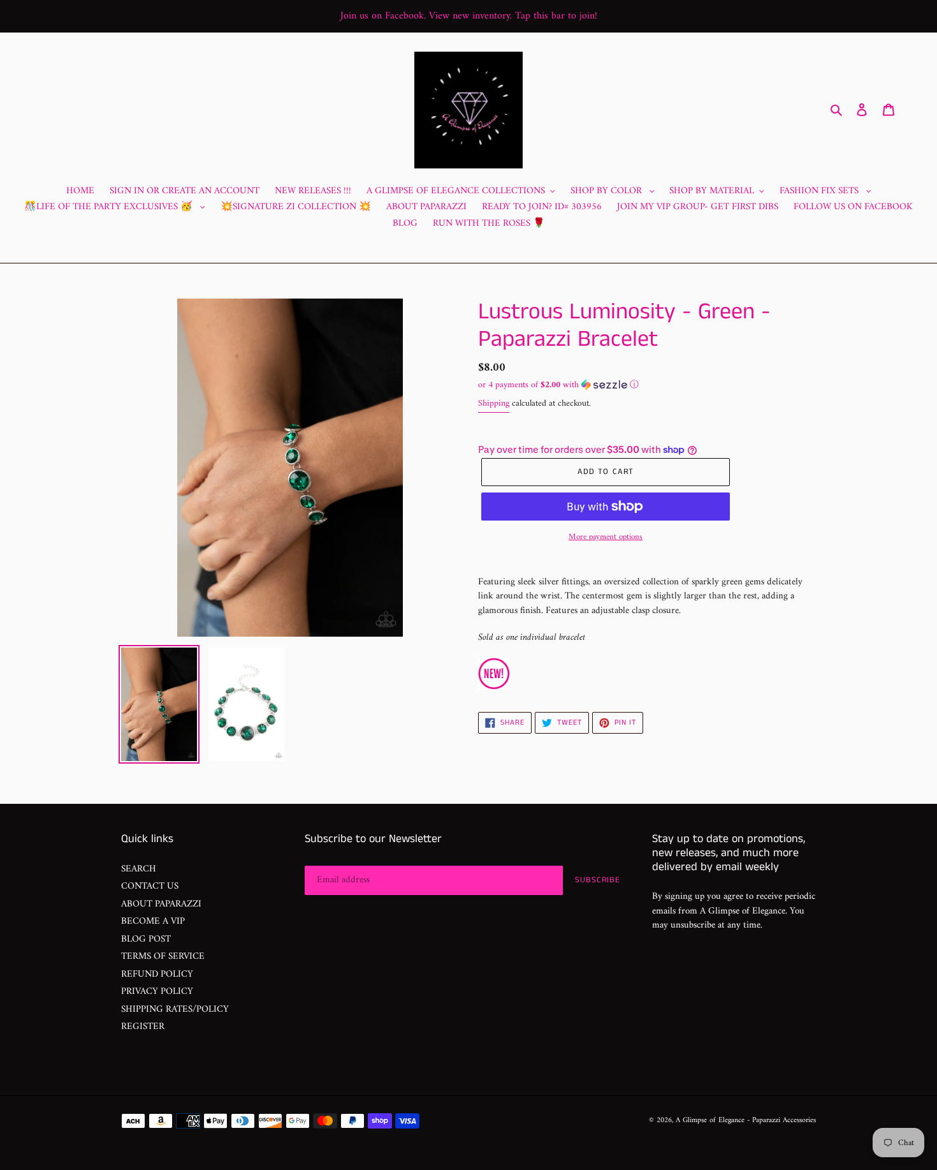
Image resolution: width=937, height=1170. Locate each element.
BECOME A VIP (153, 921)
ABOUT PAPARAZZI (161, 904)
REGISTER (142, 1026)
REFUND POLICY (157, 974)
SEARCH (138, 869)
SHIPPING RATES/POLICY (175, 1009)
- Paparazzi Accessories (781, 1120)
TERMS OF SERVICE (163, 956)
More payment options (606, 537)
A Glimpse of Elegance (710, 1120)
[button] (558, 385)
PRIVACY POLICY (157, 991)
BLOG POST (146, 939)
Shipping (493, 403)
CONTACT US (149, 886)
